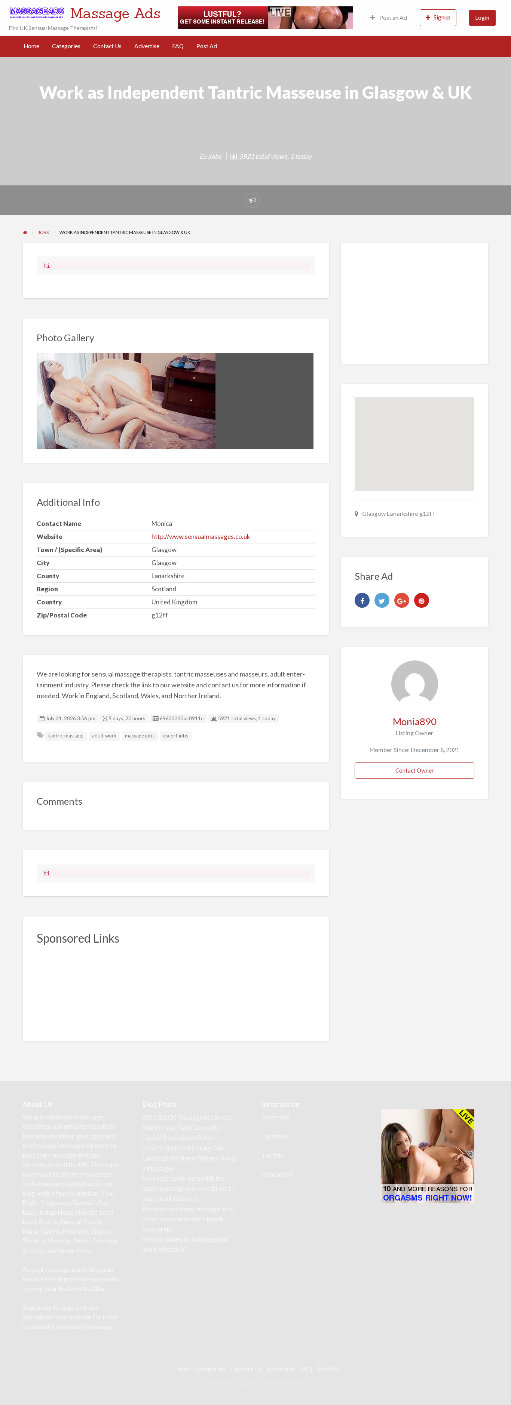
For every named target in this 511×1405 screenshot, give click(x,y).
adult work (104, 736)
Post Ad (206, 46)
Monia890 (415, 721)
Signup (442, 17)
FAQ (178, 46)
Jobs (214, 156)
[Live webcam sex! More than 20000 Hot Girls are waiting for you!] (265, 17)
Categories (66, 46)
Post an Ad (392, 17)
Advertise (146, 46)
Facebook (275, 1136)
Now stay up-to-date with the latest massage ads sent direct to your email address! (188, 1188)
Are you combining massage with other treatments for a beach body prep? (188, 1219)
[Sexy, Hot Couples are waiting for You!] (427, 1155)
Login (482, 17)
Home (31, 46)
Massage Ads (115, 13)
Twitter (272, 1155)
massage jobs (139, 736)
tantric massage (65, 736)
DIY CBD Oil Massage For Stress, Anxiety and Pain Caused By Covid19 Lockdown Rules (188, 1127)
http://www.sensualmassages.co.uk (201, 536)
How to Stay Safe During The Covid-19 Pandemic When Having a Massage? (189, 1158)
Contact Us (107, 46)
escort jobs (175, 736)
